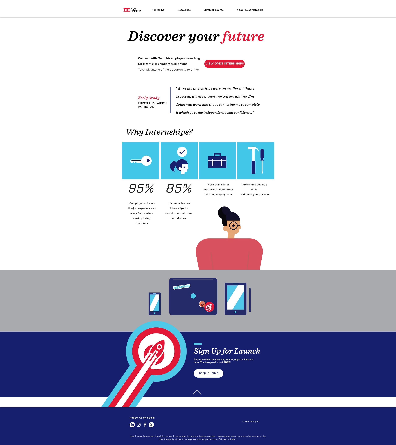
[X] (151, 424)
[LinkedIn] (132, 424)
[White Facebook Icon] (145, 424)
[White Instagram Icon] (138, 424)
